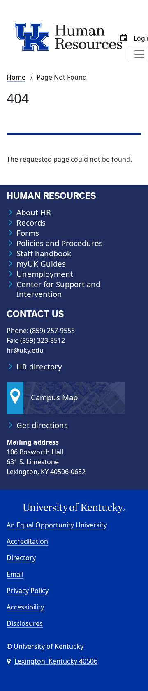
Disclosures (25, 623)
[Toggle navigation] (137, 54)
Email (15, 574)
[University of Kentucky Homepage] (74, 508)
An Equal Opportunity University (57, 524)
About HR (33, 212)
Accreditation (27, 541)
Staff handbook (43, 253)
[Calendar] (123, 38)
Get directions (42, 425)
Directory (21, 557)
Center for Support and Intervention (58, 289)
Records (31, 223)
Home (16, 77)
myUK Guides (41, 264)
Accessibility (25, 606)
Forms (27, 233)
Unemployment (44, 274)
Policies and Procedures (59, 243)
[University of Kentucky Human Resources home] (68, 36)
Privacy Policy (28, 590)
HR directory (39, 367)
